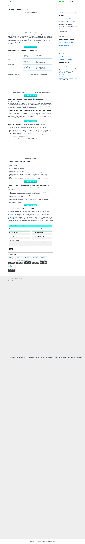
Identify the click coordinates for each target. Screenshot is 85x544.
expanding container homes (15, 34)
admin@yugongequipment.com (17, 1)
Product (51, 5)
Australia (24, 217)
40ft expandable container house (66, 48)
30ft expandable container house (66, 45)
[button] (53, 6)
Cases (57, 5)
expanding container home (20, 187)
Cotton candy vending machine (65, 59)
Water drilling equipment (64, 50)
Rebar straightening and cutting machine (67, 56)
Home (47, 5)
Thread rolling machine (64, 53)
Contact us (73, 5)
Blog (62, 5)
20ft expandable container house (66, 42)
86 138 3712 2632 (68, 18)
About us (68, 5)
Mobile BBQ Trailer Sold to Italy (65, 68)
